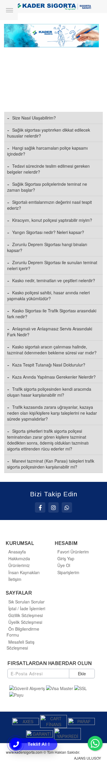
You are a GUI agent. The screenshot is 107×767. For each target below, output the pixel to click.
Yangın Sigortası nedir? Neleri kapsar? (48, 232)
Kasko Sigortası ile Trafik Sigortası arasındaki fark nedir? (51, 313)
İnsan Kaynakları (24, 572)
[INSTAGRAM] (53, 507)
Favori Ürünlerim (73, 552)
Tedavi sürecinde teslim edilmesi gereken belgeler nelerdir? (48, 169)
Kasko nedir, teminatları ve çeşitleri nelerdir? (53, 280)
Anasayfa (17, 552)
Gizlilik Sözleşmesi (25, 615)
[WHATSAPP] (67, 507)
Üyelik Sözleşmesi (25, 622)
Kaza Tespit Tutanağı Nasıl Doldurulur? (48, 365)
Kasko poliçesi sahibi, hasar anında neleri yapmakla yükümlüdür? (48, 295)
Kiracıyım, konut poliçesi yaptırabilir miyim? (52, 220)
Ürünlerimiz (19, 565)
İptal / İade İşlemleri (26, 608)
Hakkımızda (19, 558)
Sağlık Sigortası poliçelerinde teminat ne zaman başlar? (47, 187)
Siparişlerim (68, 572)
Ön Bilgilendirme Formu (23, 632)
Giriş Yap (65, 558)
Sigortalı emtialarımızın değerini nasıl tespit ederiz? (49, 205)
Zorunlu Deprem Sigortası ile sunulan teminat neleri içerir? (52, 265)
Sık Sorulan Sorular (26, 602)
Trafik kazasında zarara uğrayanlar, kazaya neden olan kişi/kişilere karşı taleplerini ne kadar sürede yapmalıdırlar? (52, 413)
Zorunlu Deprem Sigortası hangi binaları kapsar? (47, 247)
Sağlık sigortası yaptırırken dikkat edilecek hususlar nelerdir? (48, 133)
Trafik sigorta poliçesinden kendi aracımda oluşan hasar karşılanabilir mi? (49, 392)
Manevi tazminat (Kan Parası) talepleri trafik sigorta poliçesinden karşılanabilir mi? (50, 464)
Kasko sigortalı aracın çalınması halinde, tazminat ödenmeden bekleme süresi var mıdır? (52, 350)
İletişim (14, 579)
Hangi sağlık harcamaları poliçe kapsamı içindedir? (47, 151)
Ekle (82, 673)
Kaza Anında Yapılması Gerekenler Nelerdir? (54, 377)
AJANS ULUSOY (87, 757)
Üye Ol (63, 565)
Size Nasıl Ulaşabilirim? (34, 118)
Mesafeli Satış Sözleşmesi (20, 645)
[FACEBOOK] (40, 507)
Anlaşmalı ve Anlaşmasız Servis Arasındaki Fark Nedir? (49, 332)
